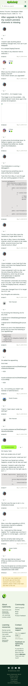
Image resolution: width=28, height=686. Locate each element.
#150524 (3, 573)
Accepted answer (9, 447)
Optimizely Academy (5, 640)
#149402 (3, 544)
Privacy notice (14, 676)
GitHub (4, 638)
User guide (5, 634)
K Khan (11, 61)
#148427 (3, 248)
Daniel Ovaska (13, 398)
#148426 (3, 219)
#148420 (3, 125)
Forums (7, 11)
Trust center (14, 679)
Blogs (16, 611)
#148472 (3, 345)
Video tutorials (6, 636)
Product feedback (20, 615)
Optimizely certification (5, 612)
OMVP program (19, 607)
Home (2, 11)
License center (6, 617)
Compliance (14, 681)
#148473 (3, 394)
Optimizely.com (6, 610)
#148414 (3, 56)
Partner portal (6, 630)
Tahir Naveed (13, 302)
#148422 (3, 151)
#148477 (3, 488)
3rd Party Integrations (14, 683)
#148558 (3, 508)
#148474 (3, 414)
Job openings (6, 615)
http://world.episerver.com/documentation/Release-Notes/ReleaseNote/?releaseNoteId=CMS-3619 (14, 567)
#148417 (3, 79)
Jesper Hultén (13, 548)
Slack (16, 613)
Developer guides (7, 632)
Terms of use (14, 677)
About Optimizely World (14, 674)
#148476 (3, 434)
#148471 (3, 297)
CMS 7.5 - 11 (16, 13)
